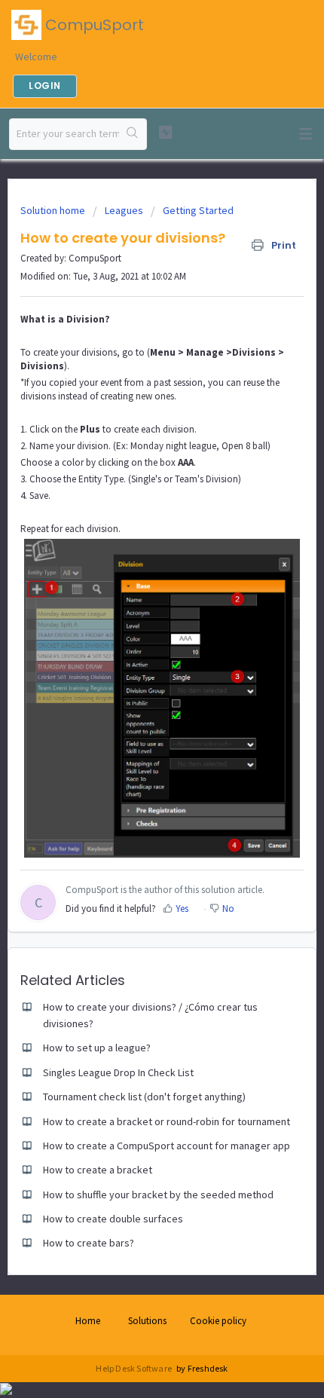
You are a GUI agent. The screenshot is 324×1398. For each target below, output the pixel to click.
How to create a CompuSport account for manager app (166, 1145)
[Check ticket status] (165, 132)
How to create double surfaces (113, 1218)
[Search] (132, 134)
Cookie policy (218, 1320)
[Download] (134, 701)
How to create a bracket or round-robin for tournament (166, 1121)
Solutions (147, 1320)
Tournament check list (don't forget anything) (144, 1096)
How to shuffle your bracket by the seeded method (158, 1194)
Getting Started (198, 210)
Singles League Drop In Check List (118, 1072)
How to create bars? (88, 1243)
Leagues (124, 210)
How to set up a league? (97, 1047)
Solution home (53, 210)
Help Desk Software (134, 1368)
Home (87, 1320)
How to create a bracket (97, 1169)
